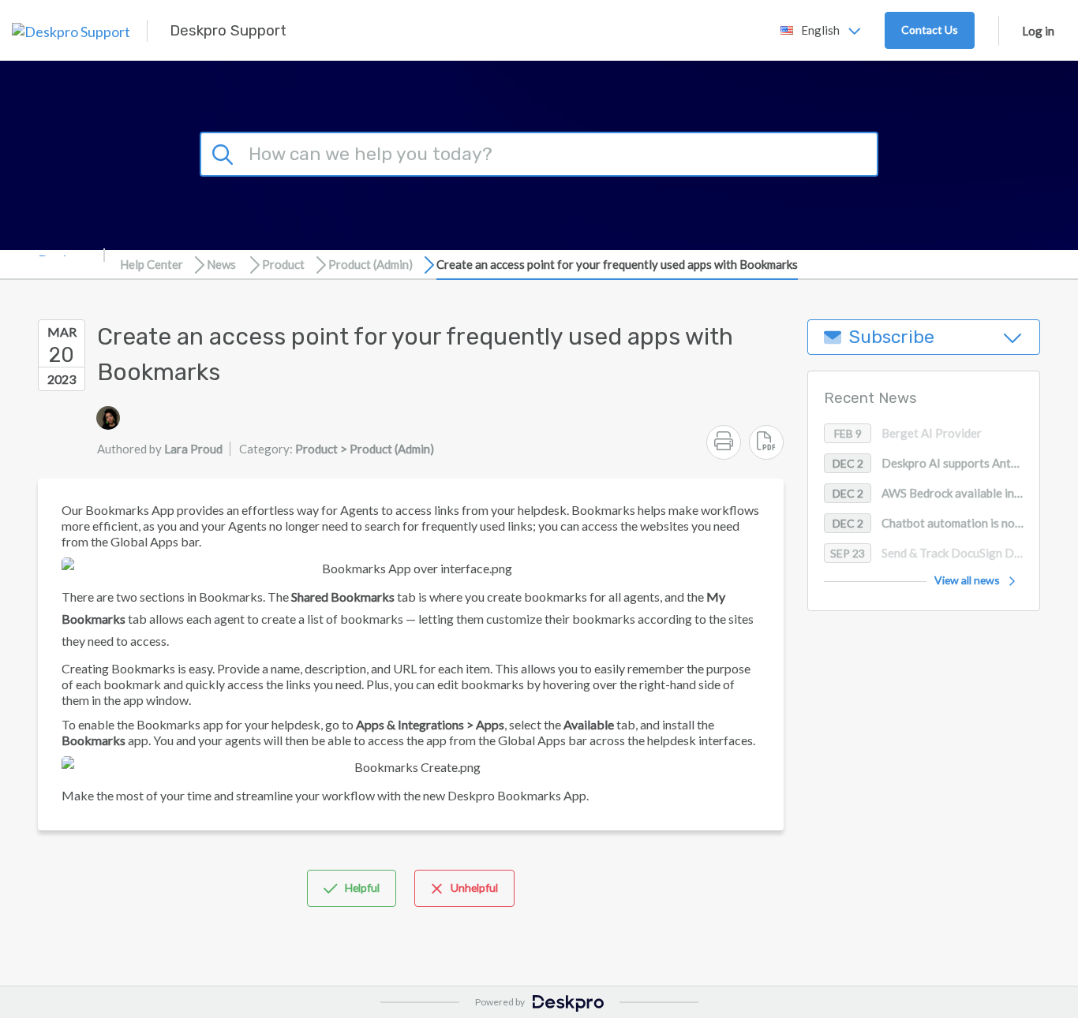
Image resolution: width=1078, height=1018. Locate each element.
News (221, 264)
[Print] (723, 442)
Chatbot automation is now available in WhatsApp (936, 523)
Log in (1038, 31)
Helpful (362, 887)
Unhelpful (474, 887)
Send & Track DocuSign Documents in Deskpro (934, 553)
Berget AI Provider (908, 434)
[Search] (225, 152)
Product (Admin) (370, 264)
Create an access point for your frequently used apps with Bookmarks (617, 264)
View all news (967, 580)
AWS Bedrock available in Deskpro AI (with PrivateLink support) (936, 494)
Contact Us (929, 29)
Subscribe (891, 337)
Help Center (151, 264)
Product (283, 264)
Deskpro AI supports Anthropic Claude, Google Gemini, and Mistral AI (936, 464)
